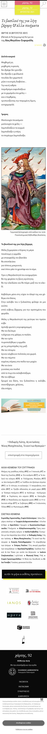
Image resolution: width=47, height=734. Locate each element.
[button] (42, 699)
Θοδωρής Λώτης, (24, 442)
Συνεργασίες (23, 691)
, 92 (23, 655)
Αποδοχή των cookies (23, 723)
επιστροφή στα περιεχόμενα (23, 455)
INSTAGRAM (23, 687)
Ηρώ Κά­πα (18, 525)
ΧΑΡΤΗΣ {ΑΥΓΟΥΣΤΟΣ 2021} (14, 33)
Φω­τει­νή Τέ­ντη (34, 556)
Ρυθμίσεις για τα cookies (24, 729)
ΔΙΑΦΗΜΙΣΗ (23, 696)
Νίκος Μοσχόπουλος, (22, 446)
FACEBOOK (23, 682)
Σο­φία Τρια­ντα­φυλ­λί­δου (20, 559)
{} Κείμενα (17, 36)
